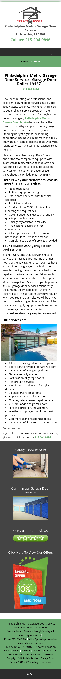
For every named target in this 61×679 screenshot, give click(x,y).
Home (24, 61)
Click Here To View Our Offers (30, 552)
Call (31, 674)
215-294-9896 (38, 39)
